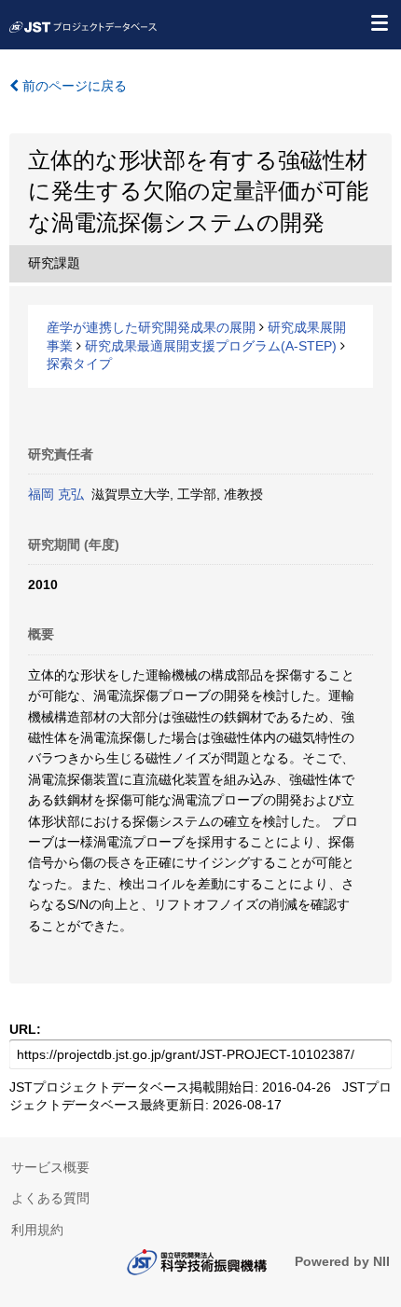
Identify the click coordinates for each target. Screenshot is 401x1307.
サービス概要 (50, 1167)
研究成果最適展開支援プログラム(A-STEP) (211, 345)
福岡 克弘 (56, 494)
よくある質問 (50, 1197)
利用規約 (37, 1229)
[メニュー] (379, 22)
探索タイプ (79, 363)
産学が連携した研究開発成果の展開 (151, 327)
